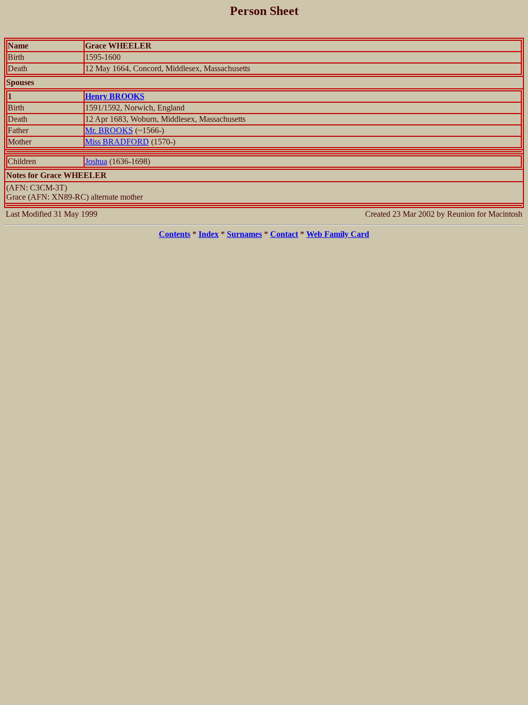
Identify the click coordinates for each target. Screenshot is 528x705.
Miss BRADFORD (117, 141)
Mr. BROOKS (109, 130)
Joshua (96, 161)
